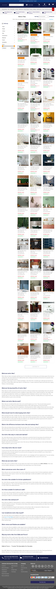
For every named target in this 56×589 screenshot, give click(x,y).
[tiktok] (52, 566)
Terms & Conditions (24, 571)
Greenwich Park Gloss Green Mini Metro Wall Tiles (35, 294)
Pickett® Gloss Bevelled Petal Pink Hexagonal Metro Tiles (35, 210)
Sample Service (4, 569)
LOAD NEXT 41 (35, 366)
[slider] (2, 46)
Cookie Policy (10, 588)
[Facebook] (33, 566)
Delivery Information (5, 567)
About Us (22, 565)
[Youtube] (45, 566)
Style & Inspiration (14, 565)
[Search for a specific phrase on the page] (22, 5)
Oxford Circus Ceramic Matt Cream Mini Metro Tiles (22, 336)
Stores (22, 569)
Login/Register (4, 571)
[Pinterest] (42, 566)
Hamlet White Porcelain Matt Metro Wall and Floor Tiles (35, 357)
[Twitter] (36, 566)
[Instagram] (39, 566)
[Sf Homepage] (4, 4)
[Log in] (49, 4)
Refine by (6, 23)
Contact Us (4, 565)
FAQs (12, 567)
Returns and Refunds (5, 575)
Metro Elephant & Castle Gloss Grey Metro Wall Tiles (48, 273)
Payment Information (5, 573)
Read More (51, 19)
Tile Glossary (13, 571)
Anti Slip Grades (14, 569)
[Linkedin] (48, 566)
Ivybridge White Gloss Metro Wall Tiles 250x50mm (22, 252)
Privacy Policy (50, 587)
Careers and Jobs (24, 567)
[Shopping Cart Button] (53, 4)
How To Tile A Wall (9, 517)
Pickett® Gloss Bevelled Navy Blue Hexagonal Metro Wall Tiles (47, 168)
